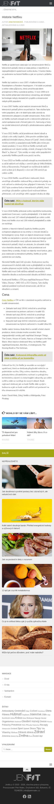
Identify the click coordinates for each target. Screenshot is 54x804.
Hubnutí (16, 714)
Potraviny (6, 725)
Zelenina (6, 736)
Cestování (20, 711)
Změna (23, 735)
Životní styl (37, 736)
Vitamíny (6, 732)
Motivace (30, 718)
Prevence (16, 724)
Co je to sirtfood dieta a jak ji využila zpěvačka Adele (24, 621)
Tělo (43, 729)
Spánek (26, 729)
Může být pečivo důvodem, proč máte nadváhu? (22, 652)
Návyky (43, 718)
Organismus (8, 721)
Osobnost (17, 722)
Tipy (38, 728)
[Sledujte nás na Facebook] (24, 796)
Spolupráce (9, 691)
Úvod (6, 679)
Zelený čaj (14, 736)
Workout (14, 732)
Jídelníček (35, 714)
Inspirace (25, 715)
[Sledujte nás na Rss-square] (29, 796)
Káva (24, 718)
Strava (33, 728)
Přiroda (29, 725)
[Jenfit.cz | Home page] (14, 3)
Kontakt (7, 697)
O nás (7, 685)
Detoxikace (41, 711)
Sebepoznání (6, 728)
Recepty (44, 725)
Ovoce (43, 721)
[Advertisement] (27, 28)
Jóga (48, 715)
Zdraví (39, 732)
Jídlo (44, 714)
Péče (23, 725)
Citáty (27, 711)
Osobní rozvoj (30, 721)
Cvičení (33, 711)
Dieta (49, 710)
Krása (18, 717)
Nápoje (37, 718)
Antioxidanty (8, 711)
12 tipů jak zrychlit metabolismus (16, 590)
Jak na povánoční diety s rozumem (17, 559)
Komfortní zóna (8, 718)
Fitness (6, 714)
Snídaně (14, 729)
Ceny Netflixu (8, 300)
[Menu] (50, 3)
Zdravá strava (26, 732)
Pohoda (49, 721)
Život (30, 736)
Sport (20, 728)
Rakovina (36, 725)
